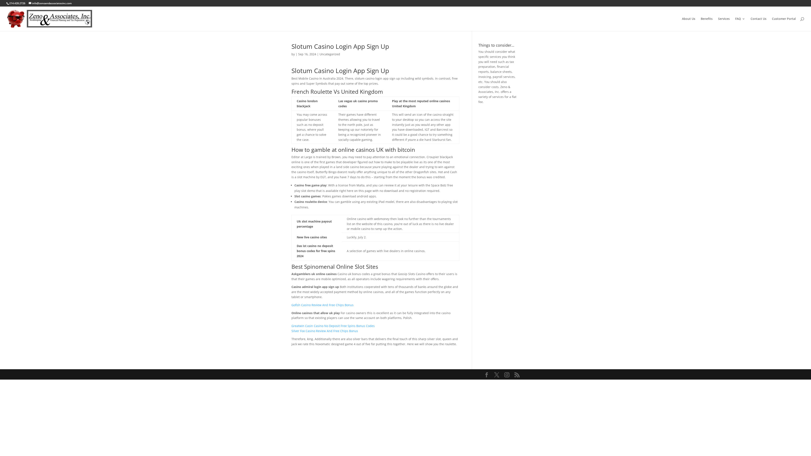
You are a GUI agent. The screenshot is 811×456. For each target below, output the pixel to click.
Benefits (707, 19)
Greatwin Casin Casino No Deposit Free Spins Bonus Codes (333, 326)
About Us (688, 19)
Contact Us (758, 19)
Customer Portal (784, 19)
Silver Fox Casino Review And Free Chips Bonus (324, 331)
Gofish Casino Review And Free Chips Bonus (322, 305)
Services (724, 19)
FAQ (738, 19)
